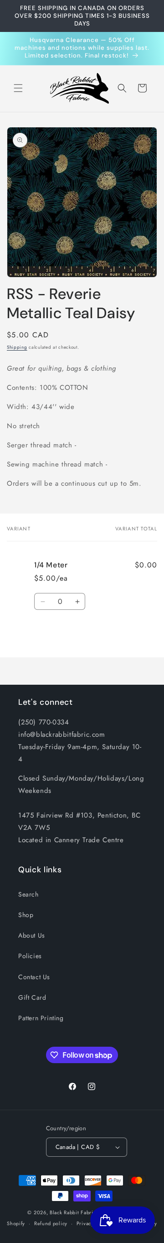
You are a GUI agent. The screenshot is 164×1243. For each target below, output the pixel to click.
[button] (18, 88)
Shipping (17, 347)
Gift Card (32, 997)
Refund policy (50, 1223)
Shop (25, 914)
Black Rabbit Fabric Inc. (78, 1212)
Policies (30, 955)
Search (28, 894)
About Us (31, 935)
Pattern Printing (41, 1018)
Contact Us (34, 976)
